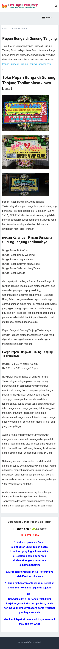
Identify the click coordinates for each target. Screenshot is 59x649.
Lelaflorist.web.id (33, 642)
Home (5, 29)
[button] (47, 17)
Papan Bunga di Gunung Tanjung (29, 38)
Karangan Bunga (19, 29)
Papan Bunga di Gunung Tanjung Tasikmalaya (26, 64)
